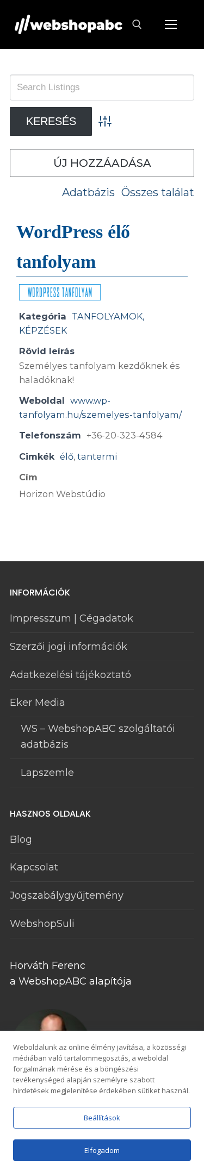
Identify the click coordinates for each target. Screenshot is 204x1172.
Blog (21, 839)
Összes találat (157, 192)
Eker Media (37, 703)
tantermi (97, 456)
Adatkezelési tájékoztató (70, 675)
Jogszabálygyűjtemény (66, 895)
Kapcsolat (34, 867)
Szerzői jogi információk (68, 647)
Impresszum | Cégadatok (71, 618)
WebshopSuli (42, 924)
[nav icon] (170, 24)
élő (66, 456)
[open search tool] (137, 24)
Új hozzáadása (102, 163)
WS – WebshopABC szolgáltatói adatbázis (98, 736)
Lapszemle (47, 773)
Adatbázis (88, 192)
